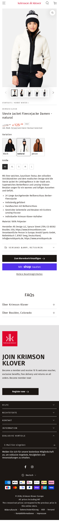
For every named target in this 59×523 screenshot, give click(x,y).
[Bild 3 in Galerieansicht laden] (29, 93)
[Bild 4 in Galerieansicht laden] (37, 93)
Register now (18, 391)
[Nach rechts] (53, 93)
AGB (43, 510)
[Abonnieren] (55, 445)
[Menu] (4, 3)
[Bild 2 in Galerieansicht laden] (22, 93)
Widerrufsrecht (11, 510)
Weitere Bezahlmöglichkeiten (29, 274)
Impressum (41, 513)
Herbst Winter (20, 103)
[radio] (9, 147)
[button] (47, 3)
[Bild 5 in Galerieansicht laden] (44, 93)
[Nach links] (5, 93)
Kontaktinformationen (25, 513)
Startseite (7, 103)
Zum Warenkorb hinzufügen (27, 258)
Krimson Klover (9, 109)
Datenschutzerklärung (29, 510)
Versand (14, 128)
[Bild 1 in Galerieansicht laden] (14, 93)
